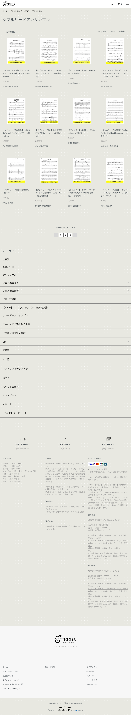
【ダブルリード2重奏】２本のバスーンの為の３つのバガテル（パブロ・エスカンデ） (114, 192)
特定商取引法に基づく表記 (13, 684)
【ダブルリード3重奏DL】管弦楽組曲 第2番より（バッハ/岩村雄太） (48, 133)
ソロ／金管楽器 (11, 290)
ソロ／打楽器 (9, 299)
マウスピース (9, 395)
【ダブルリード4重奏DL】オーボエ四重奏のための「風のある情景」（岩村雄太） (81, 192)
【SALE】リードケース (15, 413)
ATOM (52, 667)
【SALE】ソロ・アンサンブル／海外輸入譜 (25, 307)
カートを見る (91, 680)
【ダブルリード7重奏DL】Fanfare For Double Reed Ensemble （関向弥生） (114, 133)
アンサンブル (15, 11)
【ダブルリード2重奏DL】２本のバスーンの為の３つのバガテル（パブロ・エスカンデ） (114, 73)
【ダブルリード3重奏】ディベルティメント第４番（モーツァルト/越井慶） (16, 73)
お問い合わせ (91, 684)
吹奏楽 (6, 259)
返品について (8, 675)
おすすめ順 (101, 31)
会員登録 (90, 671)
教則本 (6, 377)
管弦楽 (6, 350)
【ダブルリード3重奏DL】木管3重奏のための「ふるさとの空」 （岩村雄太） (16, 133)
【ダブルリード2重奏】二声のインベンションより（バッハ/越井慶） (48, 73)
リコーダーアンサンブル (15, 315)
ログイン (90, 675)
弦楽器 (6, 359)
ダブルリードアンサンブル (33, 11)
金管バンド (8, 267)
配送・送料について (11, 671)
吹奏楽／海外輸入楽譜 (14, 333)
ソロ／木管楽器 (11, 282)
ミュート (7, 403)
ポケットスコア (11, 386)
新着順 (122, 31)
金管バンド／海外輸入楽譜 (16, 323)
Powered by (52, 710)
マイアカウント (92, 667)
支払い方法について (11, 680)
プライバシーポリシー (11, 688)
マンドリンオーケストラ (15, 368)
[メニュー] (127, 4)
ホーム (5, 11)
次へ (75, 235)
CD (4, 341)
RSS (46, 667)
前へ (56, 235)
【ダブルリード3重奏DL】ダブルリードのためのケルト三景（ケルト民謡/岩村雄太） (48, 192)
